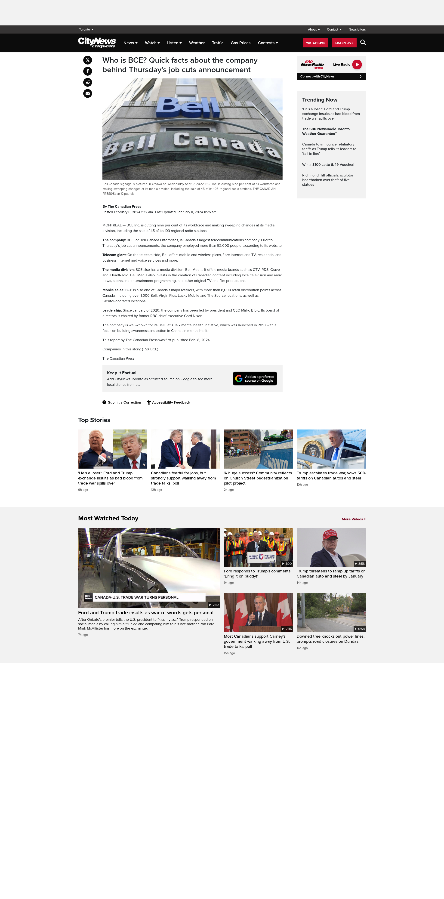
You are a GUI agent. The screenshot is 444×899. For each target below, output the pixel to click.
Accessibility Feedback (171, 402)
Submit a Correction (124, 402)
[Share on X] (87, 60)
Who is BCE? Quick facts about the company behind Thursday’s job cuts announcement (180, 65)
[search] (363, 43)
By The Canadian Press (121, 206)
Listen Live (344, 43)
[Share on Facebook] (87, 71)
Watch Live (315, 43)
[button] (314, 29)
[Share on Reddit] (87, 82)
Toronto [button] (84, 29)
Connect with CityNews (317, 76)
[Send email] (87, 93)
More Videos (352, 519)
